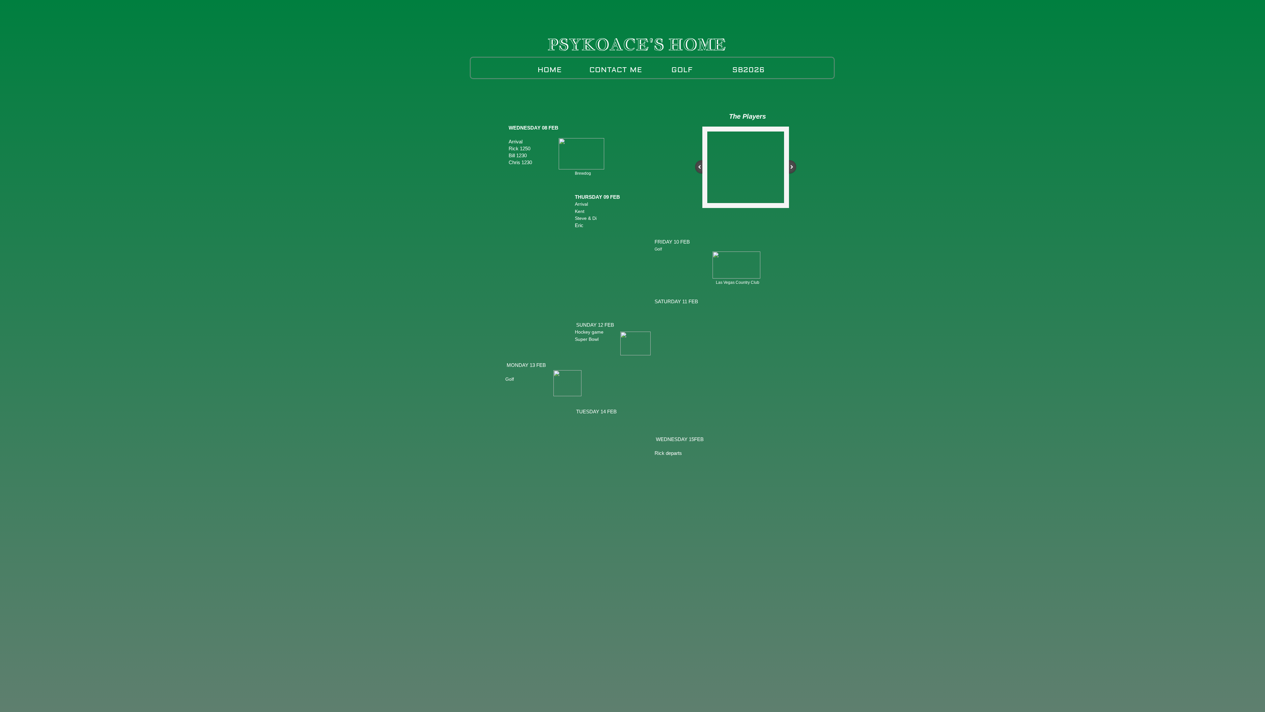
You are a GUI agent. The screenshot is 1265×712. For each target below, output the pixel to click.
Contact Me (615, 69)
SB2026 (748, 69)
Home (550, 69)
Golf (682, 69)
